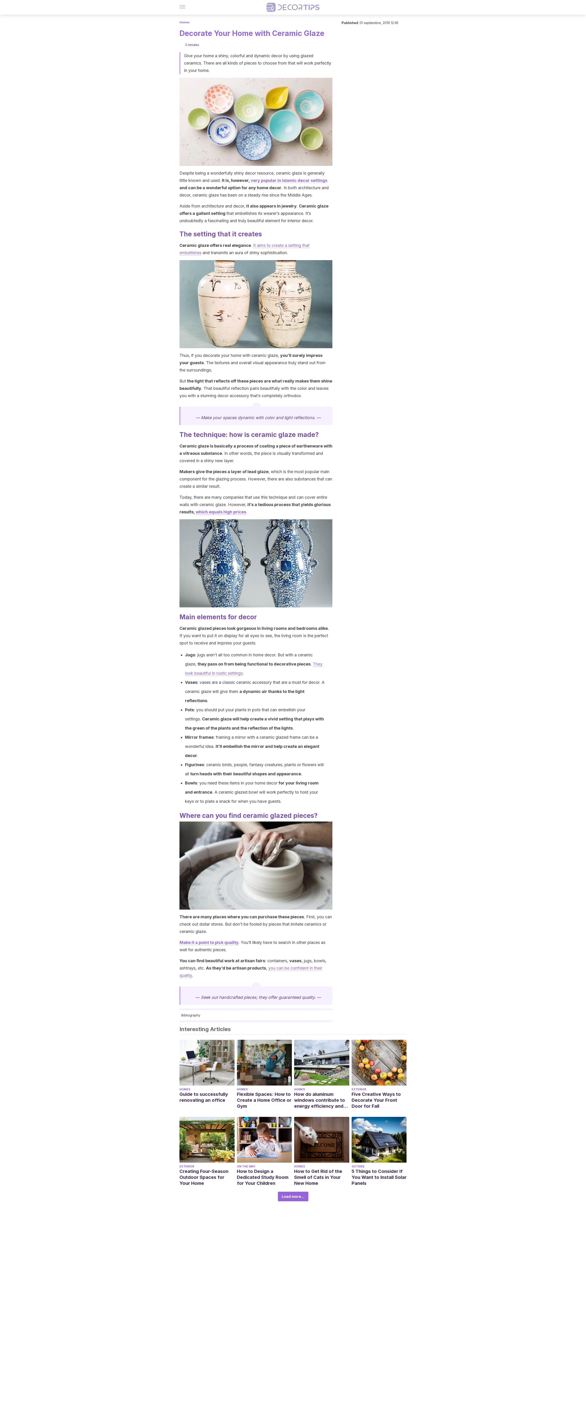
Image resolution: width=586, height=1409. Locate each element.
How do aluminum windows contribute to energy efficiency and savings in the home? (319, 1100)
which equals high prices (221, 511)
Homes (184, 22)
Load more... (293, 1196)
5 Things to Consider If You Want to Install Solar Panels (379, 1177)
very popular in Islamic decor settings (289, 180)
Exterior (359, 1089)
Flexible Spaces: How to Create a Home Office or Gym (264, 1100)
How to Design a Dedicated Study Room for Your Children (262, 1177)
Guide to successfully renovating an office (203, 1097)
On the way (246, 1166)
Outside (358, 1166)
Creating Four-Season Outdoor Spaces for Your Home (203, 1177)
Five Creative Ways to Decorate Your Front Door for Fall (376, 1100)
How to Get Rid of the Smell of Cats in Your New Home (318, 1177)
